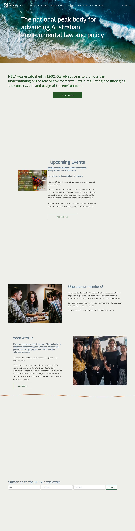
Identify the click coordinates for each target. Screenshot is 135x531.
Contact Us (99, 5)
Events (46, 5)
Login (22, 5)
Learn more (22, 386)
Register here (62, 217)
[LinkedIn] (122, 6)
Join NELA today (67, 95)
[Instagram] (126, 6)
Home (40, 5)
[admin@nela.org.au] (130, 6)
